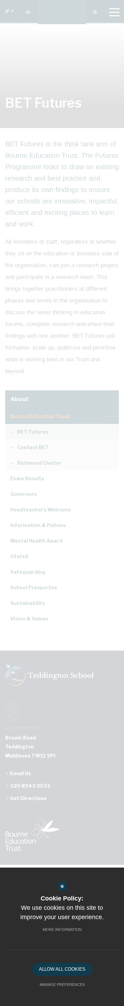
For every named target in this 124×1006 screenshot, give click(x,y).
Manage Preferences (62, 984)
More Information (62, 929)
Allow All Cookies (62, 969)
